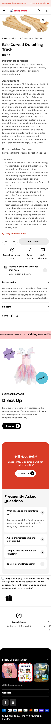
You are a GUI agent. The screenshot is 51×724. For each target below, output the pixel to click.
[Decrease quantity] (5, 241)
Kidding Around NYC (20, 716)
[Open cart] (47, 11)
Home (4, 38)
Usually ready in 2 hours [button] (20, 274)
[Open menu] (4, 11)
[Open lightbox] (43, 20)
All (12, 38)
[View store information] (45, 270)
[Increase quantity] (15, 241)
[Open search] (39, 11)
